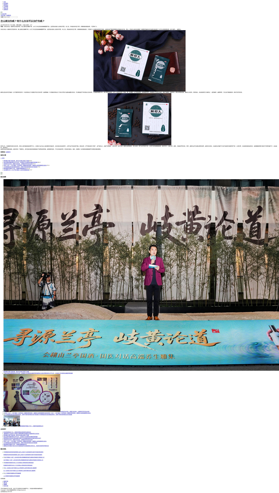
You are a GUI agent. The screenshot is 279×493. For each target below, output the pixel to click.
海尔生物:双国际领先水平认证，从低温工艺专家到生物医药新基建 (20, 162)
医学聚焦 (5, 3)
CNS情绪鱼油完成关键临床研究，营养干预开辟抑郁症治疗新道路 (20, 167)
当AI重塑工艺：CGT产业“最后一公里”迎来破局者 (16, 170)
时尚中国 (5, 485)
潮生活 (5, 482)
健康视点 (5, 5)
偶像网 (5, 484)
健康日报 (5, 481)
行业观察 (5, 6)
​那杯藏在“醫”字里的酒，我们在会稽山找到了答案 (16, 160)
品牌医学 (5, 9)
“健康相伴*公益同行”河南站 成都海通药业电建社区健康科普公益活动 (21, 433)
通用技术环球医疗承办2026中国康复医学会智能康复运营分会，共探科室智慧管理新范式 (26, 445)
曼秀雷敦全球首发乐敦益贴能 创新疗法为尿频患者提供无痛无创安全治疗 (22, 438)
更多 (3, 158)
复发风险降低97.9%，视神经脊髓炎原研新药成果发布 (17, 432)
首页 (4, 1)
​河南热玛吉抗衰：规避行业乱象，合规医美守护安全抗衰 (18, 163)
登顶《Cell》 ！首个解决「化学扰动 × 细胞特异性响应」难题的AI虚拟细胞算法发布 (24, 165)
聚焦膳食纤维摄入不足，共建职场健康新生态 (15, 168)
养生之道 (5, 8)
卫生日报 (3, 15)
